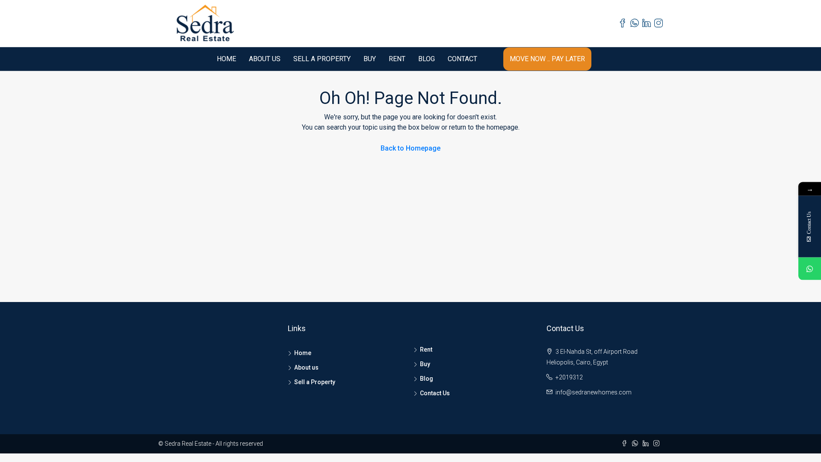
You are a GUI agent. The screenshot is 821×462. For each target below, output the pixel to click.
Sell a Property (322, 59)
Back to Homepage (410, 148)
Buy (369, 59)
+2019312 (569, 377)
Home (226, 59)
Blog (426, 59)
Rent (397, 59)
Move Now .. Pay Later (547, 59)
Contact (462, 59)
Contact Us (435, 393)
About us (265, 59)
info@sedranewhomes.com (593, 392)
